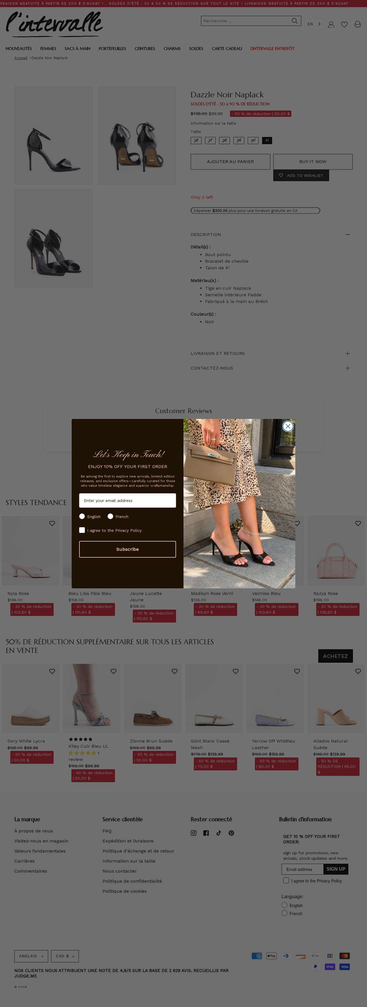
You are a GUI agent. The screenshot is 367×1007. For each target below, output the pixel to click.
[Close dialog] (288, 426)
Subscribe (127, 549)
